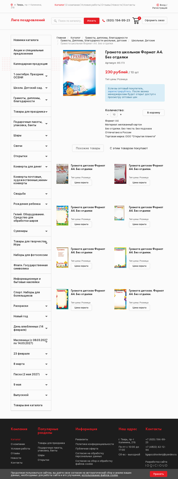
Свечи (18, 146)
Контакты (129, 5)
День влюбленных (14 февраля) (28, 328)
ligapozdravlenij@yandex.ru (161, 454)
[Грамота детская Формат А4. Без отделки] (61, 179)
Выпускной (21, 395)
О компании (73, 5)
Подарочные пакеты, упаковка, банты (28, 123)
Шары (17, 135)
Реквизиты (81, 439)
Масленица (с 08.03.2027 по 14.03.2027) (30, 341)
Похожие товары (88, 148)
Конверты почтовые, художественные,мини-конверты (30, 180)
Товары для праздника (29, 111)
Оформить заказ (154, 20)
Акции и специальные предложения (29, 52)
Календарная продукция (30, 63)
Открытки (20, 156)
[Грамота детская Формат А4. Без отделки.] (119, 179)
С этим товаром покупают (129, 148)
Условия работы (90, 5)
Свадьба (20, 193)
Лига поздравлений (28, 20)
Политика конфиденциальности (94, 444)
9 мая (17, 384)
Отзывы (106, 5)
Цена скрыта (81, 182)
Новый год (21, 316)
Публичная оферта (86, 448)
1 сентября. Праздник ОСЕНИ (29, 76)
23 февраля (22, 353)
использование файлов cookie (100, 475)
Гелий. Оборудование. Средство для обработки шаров (29, 217)
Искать (91, 20)
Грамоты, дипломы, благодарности (27, 99)
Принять (158, 474)
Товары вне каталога (28, 405)
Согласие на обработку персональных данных (89, 455)
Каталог (59, 5)
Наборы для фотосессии (31, 255)
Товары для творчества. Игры (30, 243)
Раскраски (21, 306)
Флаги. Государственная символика (31, 267)
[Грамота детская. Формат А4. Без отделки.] (119, 304)
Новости (117, 5)
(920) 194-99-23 (118, 20)
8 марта (19, 364)
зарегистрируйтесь (119, 91)
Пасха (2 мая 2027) (27, 374)
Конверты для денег (28, 166)
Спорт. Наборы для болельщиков (27, 294)
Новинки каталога (26, 40)
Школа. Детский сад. (28, 87)
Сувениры (20, 231)
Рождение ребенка (27, 204)
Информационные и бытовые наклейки (27, 280)
